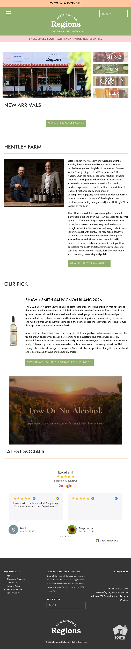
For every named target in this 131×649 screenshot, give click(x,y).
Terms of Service (14, 589)
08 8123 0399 (121, 588)
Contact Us (12, 582)
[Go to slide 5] (62, 536)
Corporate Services (16, 579)
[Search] (125, 11)
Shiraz (114, 57)
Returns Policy (13, 585)
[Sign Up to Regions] (83, 603)
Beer (114, 93)
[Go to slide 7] (68, 536)
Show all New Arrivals (65, 123)
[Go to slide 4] (60, 536)
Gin (114, 69)
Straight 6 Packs (112, 81)
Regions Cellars (60, 641)
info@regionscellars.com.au (115, 592)
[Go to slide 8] (70, 536)
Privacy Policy (13, 592)
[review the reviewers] (23, 499)
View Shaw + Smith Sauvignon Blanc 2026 (58, 362)
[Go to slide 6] (65, 536)
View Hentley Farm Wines (88, 263)
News (9, 575)
